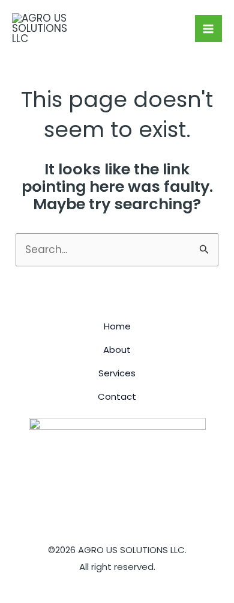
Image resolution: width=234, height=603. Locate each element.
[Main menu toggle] (209, 29)
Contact (117, 396)
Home (117, 326)
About (117, 349)
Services (117, 373)
